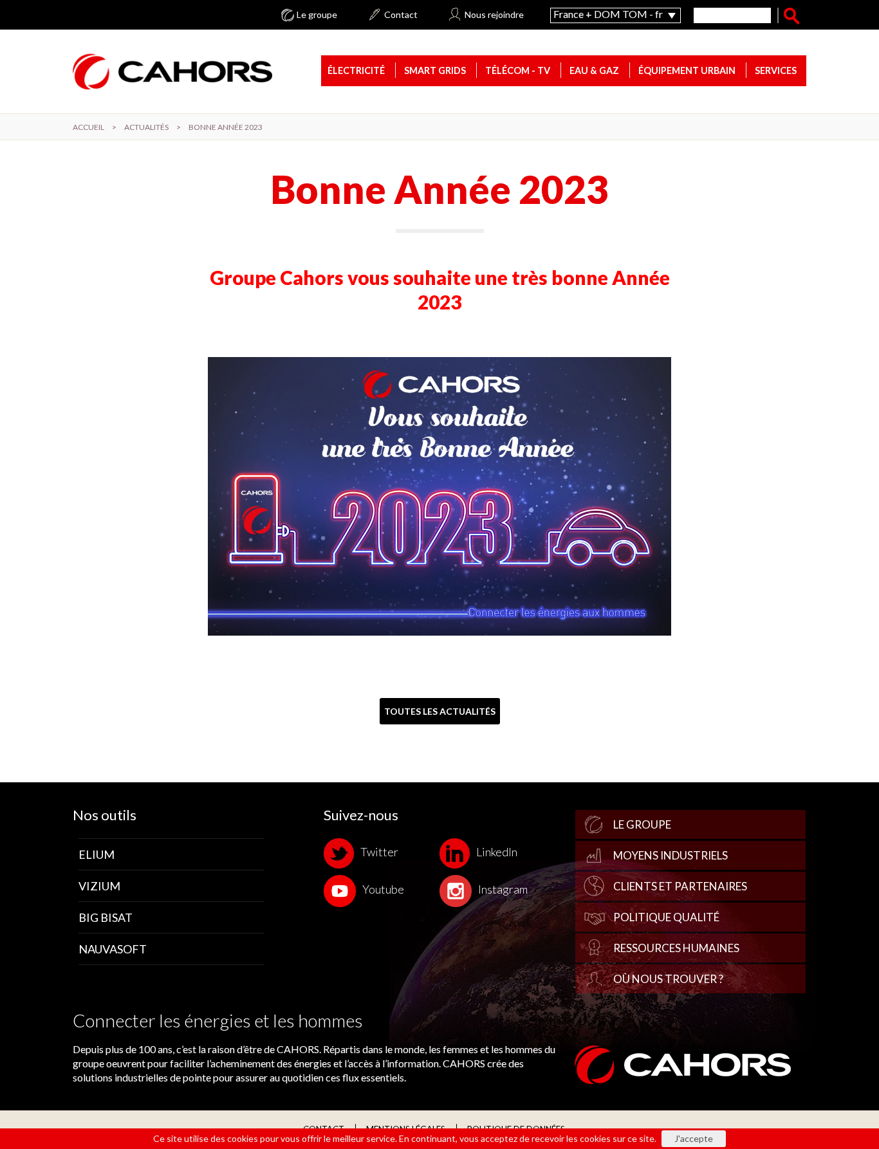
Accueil (88, 127)
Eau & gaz (594, 70)
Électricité (356, 70)
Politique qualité (666, 917)
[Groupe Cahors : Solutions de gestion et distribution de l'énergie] (172, 71)
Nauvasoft (113, 949)
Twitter (379, 852)
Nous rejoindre (494, 14)
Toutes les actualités (439, 711)
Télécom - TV (517, 70)
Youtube (383, 890)
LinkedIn (496, 852)
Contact (401, 14)
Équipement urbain (687, 70)
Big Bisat (106, 917)
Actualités (146, 127)
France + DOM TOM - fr (608, 14)
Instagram (503, 890)
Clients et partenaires (680, 886)
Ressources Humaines (676, 948)
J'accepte (693, 1138)
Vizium (99, 886)
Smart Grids (435, 70)
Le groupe (317, 14)
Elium (97, 854)
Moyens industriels (670, 855)
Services (776, 70)
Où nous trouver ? (668, 979)
